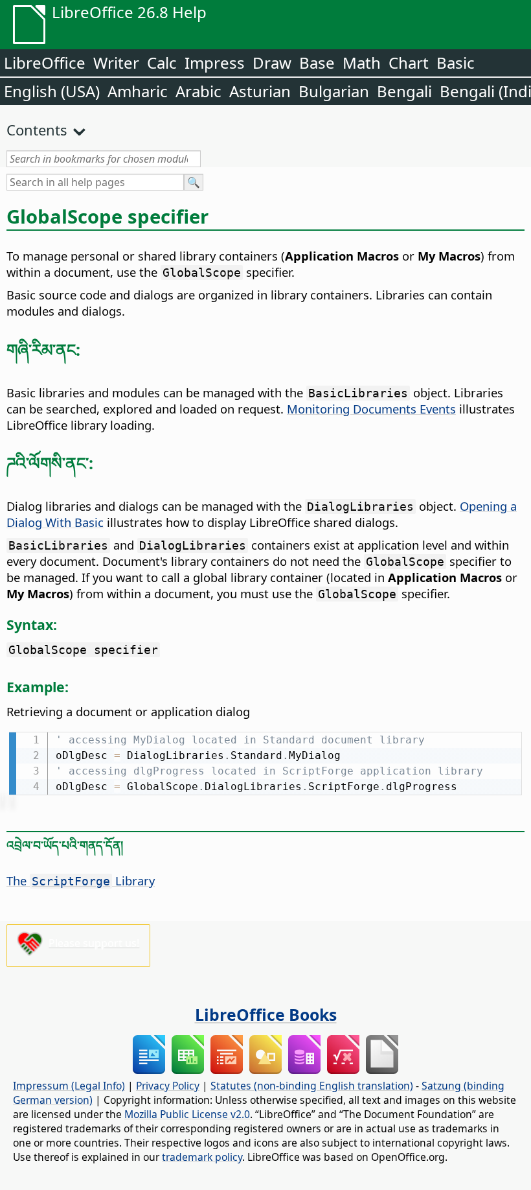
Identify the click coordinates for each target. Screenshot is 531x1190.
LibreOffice (44, 62)
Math (362, 62)
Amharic (137, 91)
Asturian (260, 91)
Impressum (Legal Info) (69, 1086)
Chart (409, 62)
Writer (116, 62)
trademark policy (202, 1157)
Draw (272, 62)
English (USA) (52, 91)
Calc (162, 62)
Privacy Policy (167, 1086)
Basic (455, 62)
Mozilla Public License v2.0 (187, 1114)
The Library (80, 880)
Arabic (198, 91)
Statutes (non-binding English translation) (311, 1086)
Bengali (404, 91)
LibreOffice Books (266, 1014)
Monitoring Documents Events (371, 409)
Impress (215, 62)
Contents (36, 129)
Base (317, 62)
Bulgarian (334, 91)
